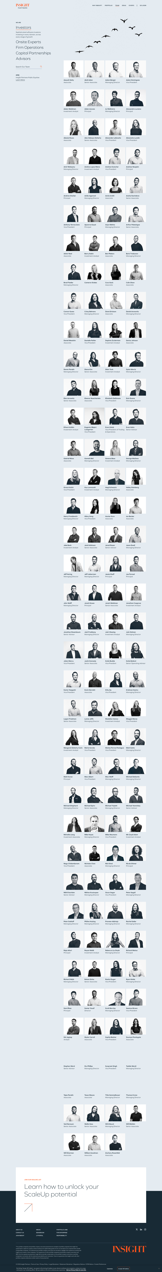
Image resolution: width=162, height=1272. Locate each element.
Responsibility (62, 1235)
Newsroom (40, 1232)
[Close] (159, 1268)
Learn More (20, 80)
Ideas (124, 5)
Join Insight (20, 1235)
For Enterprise (62, 1232)
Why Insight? (97, 5)
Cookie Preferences (100, 1264)
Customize (110, 1269)
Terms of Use (35, 1264)
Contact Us (20, 1232)
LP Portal (39, 1235)
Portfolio (108, 5)
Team (117, 5)
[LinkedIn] (141, 1229)
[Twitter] (137, 1229)
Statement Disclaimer (66, 1264)
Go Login (143, 5)
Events (131, 5)
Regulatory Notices (79, 1264)
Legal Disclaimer (54, 1264)
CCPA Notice (90, 1264)
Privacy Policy (44, 1264)
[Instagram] (145, 1229)
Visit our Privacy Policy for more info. (76, 1270)
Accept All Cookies (123, 1269)
